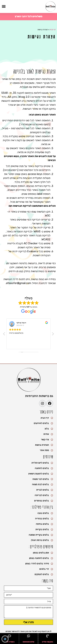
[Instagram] (42, 403)
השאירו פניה (9, 642)
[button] (4, 6)
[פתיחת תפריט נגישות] (5, 639)
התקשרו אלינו (47, 642)
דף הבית (53, 29)
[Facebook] (49, 403)
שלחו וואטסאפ (28, 642)
